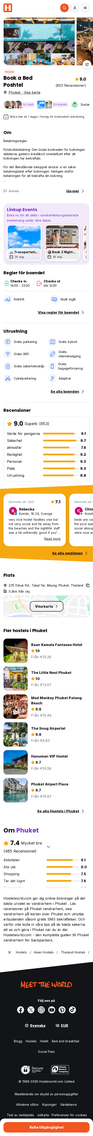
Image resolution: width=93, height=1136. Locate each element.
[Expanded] (9, 952)
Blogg (18, 1041)
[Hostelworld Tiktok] (72, 1009)
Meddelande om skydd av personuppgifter (46, 1094)
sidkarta (43, 1115)
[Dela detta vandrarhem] (87, 64)
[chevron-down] (48, 846)
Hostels (31, 1041)
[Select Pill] (64, 7)
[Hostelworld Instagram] (41, 1009)
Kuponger (49, 1104)
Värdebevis (68, 1104)
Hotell (44, 1041)
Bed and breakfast (65, 1041)
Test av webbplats (20, 1115)
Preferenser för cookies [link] (69, 1115)
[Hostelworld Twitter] (30, 1009)
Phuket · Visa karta (24, 92)
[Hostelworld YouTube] (51, 1009)
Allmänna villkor (27, 1104)
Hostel (9, 71)
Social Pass (46, 1051)
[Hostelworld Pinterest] (62, 1009)
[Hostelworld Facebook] (20, 1009)
